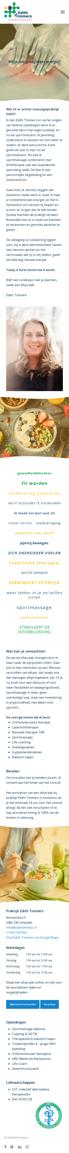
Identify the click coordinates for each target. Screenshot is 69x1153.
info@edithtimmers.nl (21, 927)
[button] (63, 12)
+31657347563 (16, 932)
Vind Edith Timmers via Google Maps (32, 937)
